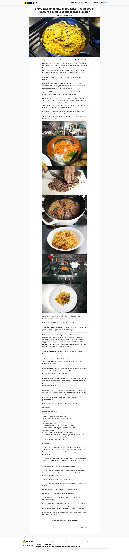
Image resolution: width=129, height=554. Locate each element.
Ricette (103, 2)
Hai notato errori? (83, 527)
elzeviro (49, 98)
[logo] (30, 2)
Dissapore (59, 15)
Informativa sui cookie (41, 541)
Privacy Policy (50, 541)
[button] (75, 59)
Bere (86, 2)
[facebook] (27, 545)
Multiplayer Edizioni (75, 546)
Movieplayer (45, 546)
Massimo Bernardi (50, 59)
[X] (25, 545)
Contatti (55, 541)
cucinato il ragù (52, 118)
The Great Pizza (66, 546)
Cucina (96, 2)
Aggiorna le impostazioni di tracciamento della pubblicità (79, 541)
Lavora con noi (61, 541)
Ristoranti (73, 2)
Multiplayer (38, 546)
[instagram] (32, 545)
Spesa (80, 2)
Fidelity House (58, 546)
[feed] (23, 545)
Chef (90, 2)
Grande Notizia (68, 15)
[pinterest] (29, 545)
